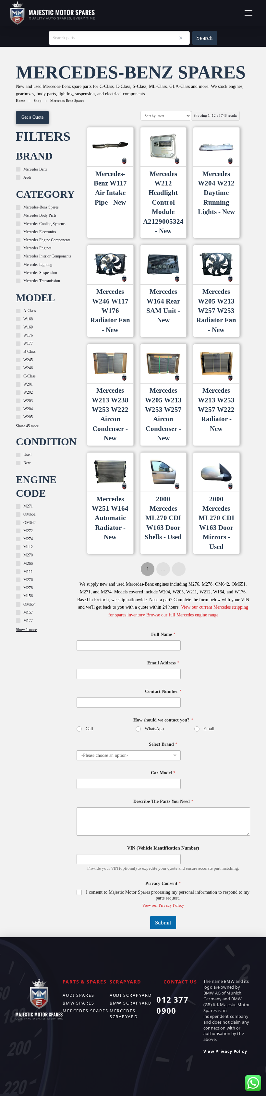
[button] (248, 13)
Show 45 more (27, 426)
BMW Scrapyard (131, 1003)
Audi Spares (78, 995)
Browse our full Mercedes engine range (182, 615)
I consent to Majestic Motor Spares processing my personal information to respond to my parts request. (167, 895)
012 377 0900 (172, 1005)
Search (204, 37)
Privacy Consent (163, 883)
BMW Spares (78, 1003)
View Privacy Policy (225, 1051)
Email (208, 728)
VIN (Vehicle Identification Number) (163, 848)
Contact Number (163, 691)
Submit (163, 923)
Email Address (163, 663)
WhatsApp (154, 728)
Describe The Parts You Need (163, 801)
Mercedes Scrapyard (124, 1013)
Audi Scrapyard (131, 995)
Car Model (163, 772)
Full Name (163, 634)
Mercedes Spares (85, 1011)
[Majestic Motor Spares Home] (52, 13)
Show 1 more (26, 629)
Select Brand (163, 744)
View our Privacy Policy (163, 905)
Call (89, 728)
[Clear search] (181, 38)
